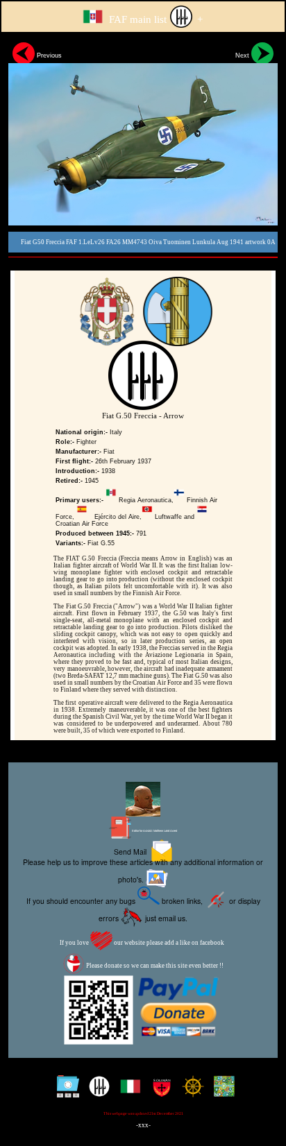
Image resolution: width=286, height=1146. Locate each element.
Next (243, 55)
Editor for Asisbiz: (154, 830)
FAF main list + (154, 19)
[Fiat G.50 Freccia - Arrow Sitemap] (65, 1091)
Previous (48, 55)
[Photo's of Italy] (127, 1091)
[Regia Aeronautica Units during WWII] (96, 1091)
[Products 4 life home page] (221, 1091)
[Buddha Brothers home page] (190, 1091)
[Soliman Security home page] (159, 1091)
